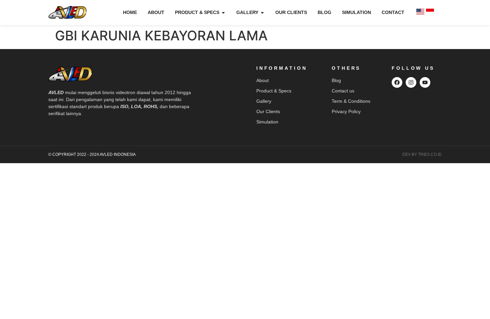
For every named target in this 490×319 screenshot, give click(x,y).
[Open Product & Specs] (223, 12)
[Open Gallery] (262, 12)
